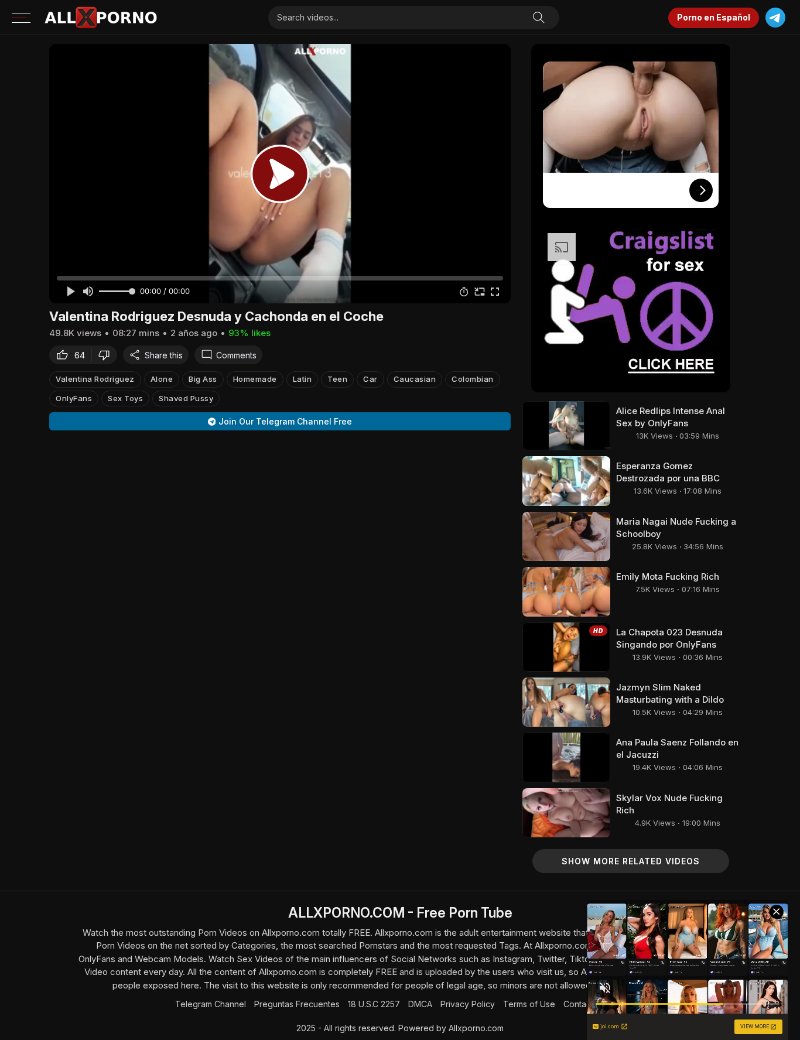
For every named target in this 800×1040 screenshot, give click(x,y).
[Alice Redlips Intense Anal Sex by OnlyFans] (566, 425)
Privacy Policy (467, 1004)
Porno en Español (713, 17)
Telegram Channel (210, 1004)
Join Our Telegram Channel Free (285, 421)
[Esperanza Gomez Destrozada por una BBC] (566, 480)
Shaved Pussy (186, 398)
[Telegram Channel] (775, 18)
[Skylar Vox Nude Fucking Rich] (566, 812)
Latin (302, 379)
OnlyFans (74, 398)
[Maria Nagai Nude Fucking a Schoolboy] (566, 536)
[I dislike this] (107, 354)
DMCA (420, 1004)
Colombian (473, 379)
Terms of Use (529, 1004)
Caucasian (415, 379)
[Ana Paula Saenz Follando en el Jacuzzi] (566, 757)
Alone (162, 379)
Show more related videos (631, 861)
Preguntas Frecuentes (297, 1004)
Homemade (255, 379)
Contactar (582, 1004)
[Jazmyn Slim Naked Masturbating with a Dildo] (566, 702)
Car (370, 379)
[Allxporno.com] (100, 17)
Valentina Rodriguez (95, 379)
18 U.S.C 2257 (374, 1004)
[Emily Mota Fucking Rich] (566, 591)
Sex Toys (125, 398)
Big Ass (203, 379)
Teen (337, 379)
